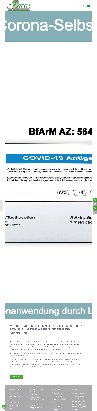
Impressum (58, 393)
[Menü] (88, 5)
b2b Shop (57, 403)
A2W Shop (57, 406)
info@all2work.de (36, 408)
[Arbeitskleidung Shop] (95, 205)
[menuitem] (88, 5)
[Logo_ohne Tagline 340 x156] (19, 5)
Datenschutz (58, 396)
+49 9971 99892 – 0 (16, 403)
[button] (4, 407)
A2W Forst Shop (59, 399)
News (56, 409)
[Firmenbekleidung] (1, 205)
